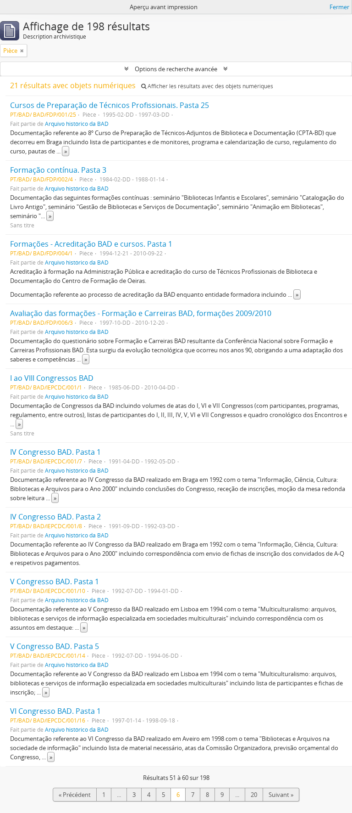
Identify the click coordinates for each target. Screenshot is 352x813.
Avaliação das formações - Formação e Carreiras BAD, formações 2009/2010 (140, 313)
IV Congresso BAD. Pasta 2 (55, 517)
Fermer (339, 7)
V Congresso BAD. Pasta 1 (54, 581)
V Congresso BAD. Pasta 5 (54, 646)
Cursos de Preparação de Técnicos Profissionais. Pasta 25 (109, 105)
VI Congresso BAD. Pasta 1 (55, 711)
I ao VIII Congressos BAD (52, 378)
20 (254, 794)
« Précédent (75, 794)
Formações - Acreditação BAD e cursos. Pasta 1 (91, 244)
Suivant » (281, 794)
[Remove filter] (22, 50)
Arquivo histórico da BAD (77, 123)
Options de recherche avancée (176, 69)
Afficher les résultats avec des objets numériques (209, 86)
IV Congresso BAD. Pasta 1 (55, 452)
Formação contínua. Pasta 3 (58, 170)
